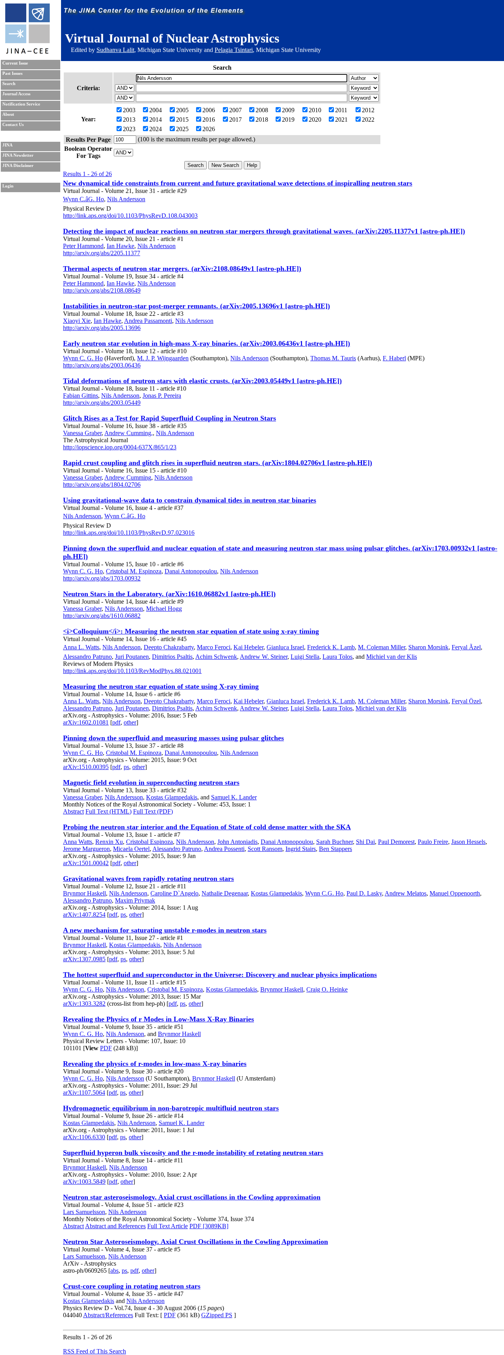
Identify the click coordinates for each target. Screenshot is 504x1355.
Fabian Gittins (80, 395)
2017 (235, 119)
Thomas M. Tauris (333, 358)
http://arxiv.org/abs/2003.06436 (102, 365)
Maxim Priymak (135, 900)
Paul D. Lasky (364, 893)
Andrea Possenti (224, 848)
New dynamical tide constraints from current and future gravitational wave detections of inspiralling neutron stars (237, 183)
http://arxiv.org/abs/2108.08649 (102, 290)
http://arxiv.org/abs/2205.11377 (101, 253)
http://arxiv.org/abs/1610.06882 (102, 615)
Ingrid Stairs (300, 848)
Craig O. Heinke (327, 989)
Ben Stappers (335, 848)
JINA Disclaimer (17, 165)
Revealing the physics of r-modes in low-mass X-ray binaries (154, 1064)
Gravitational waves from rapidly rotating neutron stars (148, 878)
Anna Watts (77, 841)
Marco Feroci (213, 647)
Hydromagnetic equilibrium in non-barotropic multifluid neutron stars (171, 1108)
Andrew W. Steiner (263, 656)
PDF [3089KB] (208, 1226)
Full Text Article (167, 1226)
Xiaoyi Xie (77, 320)
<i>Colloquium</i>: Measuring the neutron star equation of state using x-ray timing (191, 631)
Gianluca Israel (285, 647)
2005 (182, 110)
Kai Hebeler (248, 647)
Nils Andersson (126, 199)
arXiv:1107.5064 (84, 1092)
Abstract (73, 811)
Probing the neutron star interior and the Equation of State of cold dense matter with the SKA (207, 827)
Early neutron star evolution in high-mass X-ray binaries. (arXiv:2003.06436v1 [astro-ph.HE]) (206, 343)
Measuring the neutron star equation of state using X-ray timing (161, 686)
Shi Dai (365, 841)
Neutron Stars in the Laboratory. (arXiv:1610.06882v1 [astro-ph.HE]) (169, 594)
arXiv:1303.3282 (84, 1003)
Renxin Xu (109, 841)
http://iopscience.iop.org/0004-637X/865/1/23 (119, 447)
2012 (368, 110)
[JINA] (27, 52)
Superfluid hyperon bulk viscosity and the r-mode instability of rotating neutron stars (193, 1153)
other (130, 722)
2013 (129, 119)
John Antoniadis (237, 841)
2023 (129, 129)
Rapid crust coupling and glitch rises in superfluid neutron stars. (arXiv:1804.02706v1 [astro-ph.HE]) (217, 463)
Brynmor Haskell (84, 893)
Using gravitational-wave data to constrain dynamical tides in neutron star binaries (189, 500)
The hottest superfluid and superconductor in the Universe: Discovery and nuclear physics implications (220, 975)
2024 (155, 129)
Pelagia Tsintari (234, 49)
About (8, 114)
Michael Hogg (164, 608)
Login (7, 186)
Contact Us (13, 124)
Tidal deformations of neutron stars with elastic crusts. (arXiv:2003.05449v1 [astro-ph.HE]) (202, 381)
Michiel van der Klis (391, 656)
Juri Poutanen (132, 656)
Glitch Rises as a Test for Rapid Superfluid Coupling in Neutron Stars (169, 418)
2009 (288, 110)
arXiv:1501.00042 (86, 863)
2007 (235, 110)
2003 (129, 110)
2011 (341, 110)
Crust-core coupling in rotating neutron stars (131, 1286)
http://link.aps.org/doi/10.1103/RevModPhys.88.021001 (132, 670)
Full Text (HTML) (108, 811)
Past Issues (12, 73)
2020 (315, 119)
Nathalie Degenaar (225, 893)
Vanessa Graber (82, 433)
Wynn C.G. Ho (324, 893)
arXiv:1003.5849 (84, 1181)
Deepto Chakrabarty (169, 647)
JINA (7, 145)
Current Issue (15, 63)
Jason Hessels (468, 841)
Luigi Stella (305, 656)
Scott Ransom (265, 848)
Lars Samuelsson (84, 1212)
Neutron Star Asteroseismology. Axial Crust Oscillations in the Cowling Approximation (195, 1242)
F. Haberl (394, 358)
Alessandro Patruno (87, 656)
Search (8, 84)
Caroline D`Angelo (174, 893)
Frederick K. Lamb (331, 647)
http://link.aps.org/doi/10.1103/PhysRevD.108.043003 (130, 215)
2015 (182, 119)
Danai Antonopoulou (191, 571)
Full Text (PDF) (153, 811)
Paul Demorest (396, 841)
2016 (208, 119)
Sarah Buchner (334, 841)
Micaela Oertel (131, 848)
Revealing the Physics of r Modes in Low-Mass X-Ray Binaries (158, 1019)
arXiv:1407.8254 (84, 914)
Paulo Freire (433, 841)
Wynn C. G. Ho (83, 358)
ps (126, 767)
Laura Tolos (337, 656)
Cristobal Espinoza (149, 841)
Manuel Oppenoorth (455, 893)
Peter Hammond (83, 246)
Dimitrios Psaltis (172, 656)
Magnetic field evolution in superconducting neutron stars (151, 782)
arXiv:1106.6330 (84, 1137)
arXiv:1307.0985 (84, 959)
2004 (155, 110)
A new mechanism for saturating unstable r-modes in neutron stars (165, 930)
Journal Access (16, 94)
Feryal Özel (466, 701)
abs (114, 1270)
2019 (288, 119)
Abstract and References (115, 1226)
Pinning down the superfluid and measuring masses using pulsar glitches (173, 738)
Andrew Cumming (127, 477)
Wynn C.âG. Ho (83, 199)
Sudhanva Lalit (115, 49)
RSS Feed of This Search (94, 1351)
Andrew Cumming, (128, 433)
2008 (262, 110)
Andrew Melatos (405, 893)
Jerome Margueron (86, 848)
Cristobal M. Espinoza (133, 571)
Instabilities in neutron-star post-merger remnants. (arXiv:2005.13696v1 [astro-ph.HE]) (196, 306)
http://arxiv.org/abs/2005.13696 (102, 327)
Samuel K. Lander (234, 797)
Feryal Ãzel (466, 647)
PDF (106, 1048)
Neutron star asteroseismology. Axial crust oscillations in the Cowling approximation (192, 1197)
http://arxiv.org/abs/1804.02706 (102, 484)
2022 (368, 119)
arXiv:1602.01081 (86, 722)
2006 (208, 110)
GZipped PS (216, 1315)
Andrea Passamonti (148, 320)
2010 (315, 110)
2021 (341, 119)
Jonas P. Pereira (162, 395)
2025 (182, 129)
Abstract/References (108, 1315)
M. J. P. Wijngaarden (163, 358)
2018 (262, 119)
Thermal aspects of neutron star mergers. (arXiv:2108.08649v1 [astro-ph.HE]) (182, 268)
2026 (208, 129)
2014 (155, 119)
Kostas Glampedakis (171, 797)
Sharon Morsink (428, 647)
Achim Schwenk (216, 656)
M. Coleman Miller (381, 647)
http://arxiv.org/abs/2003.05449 (102, 402)
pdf (116, 722)
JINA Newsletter (17, 155)
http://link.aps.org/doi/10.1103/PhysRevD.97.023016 (129, 532)
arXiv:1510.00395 (86, 767)
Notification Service (21, 104)
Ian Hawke (120, 246)
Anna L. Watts (81, 647)
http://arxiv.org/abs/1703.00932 (102, 578)
